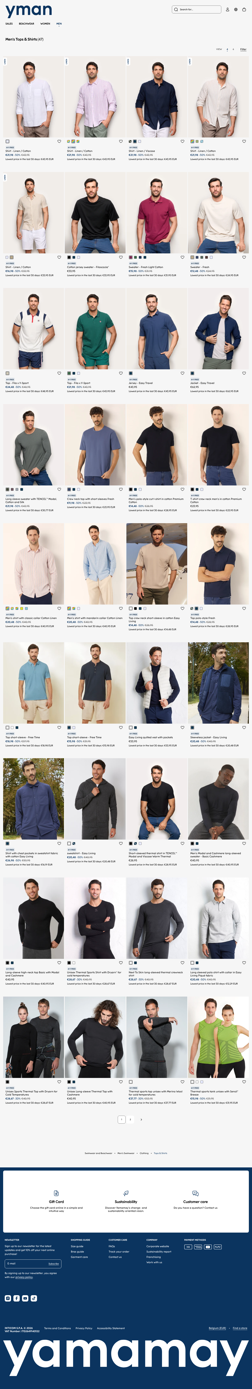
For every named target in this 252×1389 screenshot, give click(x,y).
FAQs (112, 1246)
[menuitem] (196, 9)
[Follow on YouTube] (25, 1298)
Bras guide (77, 1251)
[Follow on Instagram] (8, 1298)
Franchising (153, 1257)
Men (59, 23)
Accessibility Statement (111, 1328)
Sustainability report (158, 1251)
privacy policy (24, 1277)
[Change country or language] (236, 9)
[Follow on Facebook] (16, 1298)
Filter (243, 49)
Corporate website (157, 1246)
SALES (9, 23)
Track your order (119, 1251)
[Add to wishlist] (59, 141)
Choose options (43, 131)
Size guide (77, 1246)
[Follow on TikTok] (34, 1298)
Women (45, 23)
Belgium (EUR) (217, 1328)
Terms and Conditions (57, 1328)
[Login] (227, 9)
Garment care (79, 1257)
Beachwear (26, 24)
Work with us (154, 1262)
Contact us (115, 1257)
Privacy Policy (84, 1328)
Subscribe (54, 1263)
